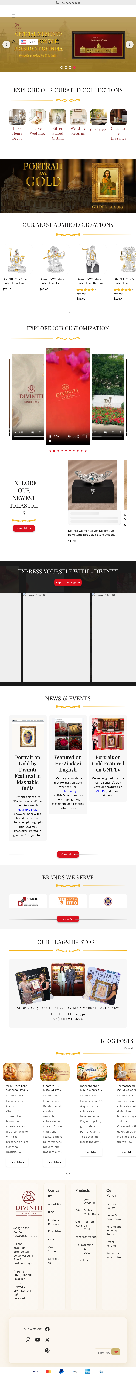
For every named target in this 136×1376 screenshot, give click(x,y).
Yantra (79, 1236)
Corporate (82, 1244)
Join (115, 1352)
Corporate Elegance (119, 133)
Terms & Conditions (113, 1217)
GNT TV (100, 791)
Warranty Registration (114, 1254)
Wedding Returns (78, 131)
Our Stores (52, 1249)
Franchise (54, 1231)
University (91, 1236)
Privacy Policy (111, 1205)
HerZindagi (70, 791)
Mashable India (27, 809)
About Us (54, 1203)
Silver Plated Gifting (58, 133)
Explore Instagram (68, 582)
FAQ (51, 1239)
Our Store (27, 36)
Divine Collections (91, 1212)
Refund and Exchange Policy (114, 1230)
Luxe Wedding (37, 131)
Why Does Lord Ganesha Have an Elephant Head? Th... (16, 1088)
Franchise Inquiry (42, 36)
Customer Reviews (54, 1221)
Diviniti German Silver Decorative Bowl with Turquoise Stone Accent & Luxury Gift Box (91, 532)
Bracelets (81, 1259)
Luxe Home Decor (17, 133)
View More (24, 528)
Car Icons (98, 129)
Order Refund (111, 1243)
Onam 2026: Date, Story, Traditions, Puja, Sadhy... (54, 1088)
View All (68, 918)
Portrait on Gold (89, 1225)
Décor (79, 1210)
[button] (14, 16)
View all (128, 1048)
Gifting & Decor (88, 1248)
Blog (51, 1211)
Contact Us (53, 1260)
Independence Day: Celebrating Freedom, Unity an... (91, 1088)
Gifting (80, 1199)
